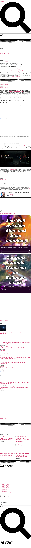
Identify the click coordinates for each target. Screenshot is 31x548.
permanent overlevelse (12, 169)
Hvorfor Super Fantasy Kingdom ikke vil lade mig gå (12, 347)
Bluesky (3, 481)
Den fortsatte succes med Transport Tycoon (10, 373)
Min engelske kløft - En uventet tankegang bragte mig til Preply (23, 455)
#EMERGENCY (2, 286)
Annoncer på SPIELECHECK (4, 49)
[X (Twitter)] (8, 195)
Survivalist (4, 172)
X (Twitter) (3, 479)
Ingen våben (20, 96)
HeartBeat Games (21, 70)
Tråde (2, 480)
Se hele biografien (10, 194)
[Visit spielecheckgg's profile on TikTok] (1, 250)
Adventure (11, 69)
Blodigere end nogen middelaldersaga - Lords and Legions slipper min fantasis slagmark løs (15, 383)
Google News (4, 468)
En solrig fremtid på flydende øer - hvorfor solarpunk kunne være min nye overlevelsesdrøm (15, 368)
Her (29, 188)
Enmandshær (25, 97)
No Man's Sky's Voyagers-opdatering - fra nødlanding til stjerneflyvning (13, 363)
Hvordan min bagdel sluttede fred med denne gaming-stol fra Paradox (14, 388)
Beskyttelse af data (5, 489)
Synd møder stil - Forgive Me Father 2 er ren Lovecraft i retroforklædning (12, 352)
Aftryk (3, 488)
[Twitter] (8, 543)
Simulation (19, 69)
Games (15, 69)
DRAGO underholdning (14, 70)
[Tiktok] (3, 466)
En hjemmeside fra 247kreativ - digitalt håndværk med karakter (9, 492)
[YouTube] (13, 195)
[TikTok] (11, 195)
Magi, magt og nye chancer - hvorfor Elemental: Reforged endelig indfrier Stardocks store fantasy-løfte (15, 358)
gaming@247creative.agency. (15, 76)
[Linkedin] (12, 466)
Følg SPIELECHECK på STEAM (4, 53)
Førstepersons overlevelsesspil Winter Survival (15, 91)
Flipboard (3, 469)
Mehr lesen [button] (2, 288)
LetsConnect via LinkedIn (5, 485)
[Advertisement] (9, 46)
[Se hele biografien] (13, 194)
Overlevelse (24, 69)
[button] (1, 187)
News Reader (4, 470)
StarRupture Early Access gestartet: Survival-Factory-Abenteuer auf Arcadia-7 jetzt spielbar (15, 343)
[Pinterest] (12, 195)
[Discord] (10, 466)
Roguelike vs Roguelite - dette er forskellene (7, 454)
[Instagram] (9, 195)
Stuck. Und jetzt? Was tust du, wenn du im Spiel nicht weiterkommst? (12, 333)
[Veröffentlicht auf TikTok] (29, 250)
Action (7, 69)
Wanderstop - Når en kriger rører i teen (6, 438)
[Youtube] (1, 466)
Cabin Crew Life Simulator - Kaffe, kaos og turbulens (22, 439)
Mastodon (3, 482)
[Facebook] (7, 195)
